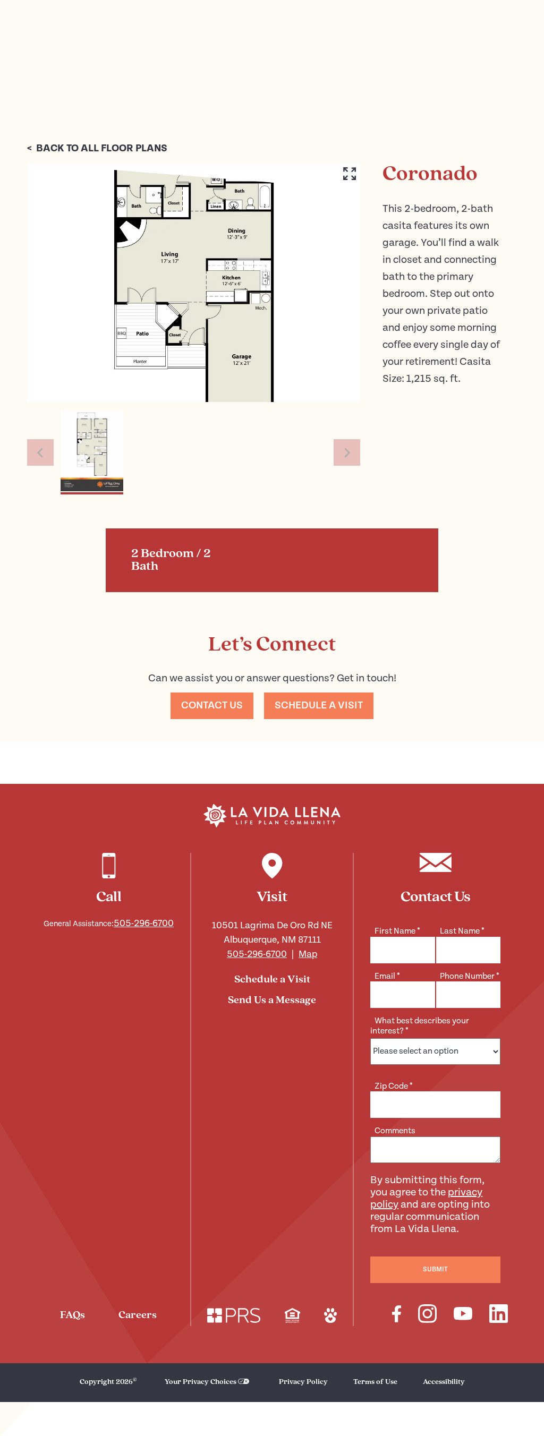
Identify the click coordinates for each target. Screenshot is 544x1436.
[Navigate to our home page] (272, 815)
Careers (137, 1315)
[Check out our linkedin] (498, 1315)
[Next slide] (347, 452)
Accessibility (444, 1382)
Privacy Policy (303, 1382)
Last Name (462, 931)
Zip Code (394, 1086)
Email (387, 976)
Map (308, 954)
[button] (92, 452)
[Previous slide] (40, 452)
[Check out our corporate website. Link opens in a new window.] (233, 1317)
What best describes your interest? (419, 1026)
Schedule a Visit (272, 980)
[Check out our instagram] (427, 1315)
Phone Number (469, 976)
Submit (435, 1269)
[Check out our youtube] (463, 1315)
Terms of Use (375, 1382)
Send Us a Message (272, 1000)
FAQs (72, 1315)
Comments (395, 1131)
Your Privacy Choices (200, 1382)
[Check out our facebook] (396, 1315)
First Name (397, 931)
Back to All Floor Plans (97, 148)
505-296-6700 (144, 923)
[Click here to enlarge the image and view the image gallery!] (193, 282)
